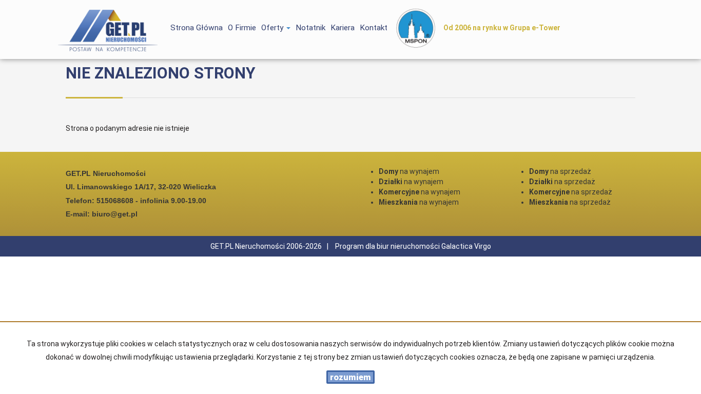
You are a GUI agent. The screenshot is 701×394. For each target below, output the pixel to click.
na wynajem (409, 171)
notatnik (310, 27)
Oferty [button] (273, 27)
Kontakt (373, 27)
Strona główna (196, 27)
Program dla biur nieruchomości (388, 246)
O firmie (242, 27)
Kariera (342, 27)
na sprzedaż (560, 171)
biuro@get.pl (115, 214)
